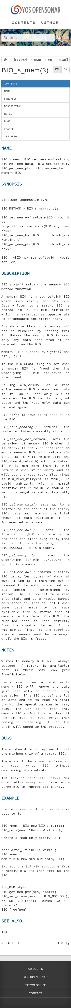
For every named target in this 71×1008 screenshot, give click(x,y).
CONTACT (35, 993)
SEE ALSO (10, 136)
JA (65, 69)
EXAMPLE (9, 129)
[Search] (59, 37)
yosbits (37, 968)
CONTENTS (24, 22)
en (50, 59)
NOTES (8, 113)
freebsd (20, 59)
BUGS (7, 121)
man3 (63, 59)
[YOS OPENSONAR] (36, 10)
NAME (7, 91)
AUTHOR (50, 22)
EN (57, 69)
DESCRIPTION (12, 106)
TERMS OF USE (35, 985)
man (37, 59)
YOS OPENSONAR (35, 977)
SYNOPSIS (10, 98)
